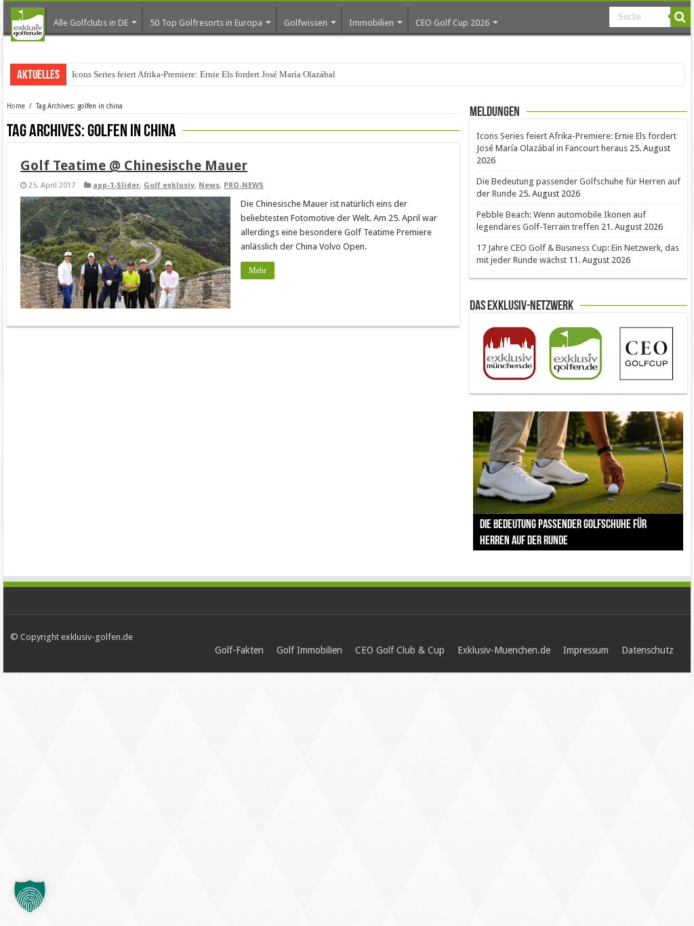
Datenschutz (647, 650)
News (209, 185)
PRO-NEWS (244, 185)
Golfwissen (305, 23)
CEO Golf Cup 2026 (452, 23)
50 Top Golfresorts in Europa (206, 23)
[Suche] (680, 17)
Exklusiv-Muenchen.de (503, 650)
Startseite (27, 24)
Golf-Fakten (239, 650)
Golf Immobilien (309, 650)
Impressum (586, 650)
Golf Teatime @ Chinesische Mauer (133, 165)
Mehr (257, 270)
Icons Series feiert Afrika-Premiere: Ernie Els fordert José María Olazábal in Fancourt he (231, 74)
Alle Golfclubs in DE (91, 23)
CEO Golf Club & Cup (400, 650)
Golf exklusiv (169, 185)
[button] (30, 896)
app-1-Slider (116, 185)
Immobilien (371, 23)
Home (16, 106)
